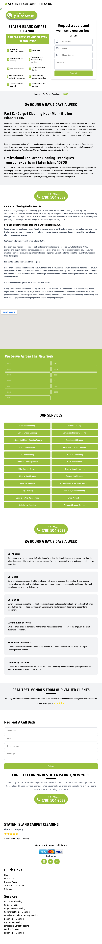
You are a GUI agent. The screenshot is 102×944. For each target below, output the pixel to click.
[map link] (6, 3)
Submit (73, 73)
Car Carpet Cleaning (51, 94)
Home (36, 94)
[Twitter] (50, 861)
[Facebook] (57, 861)
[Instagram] (44, 861)
